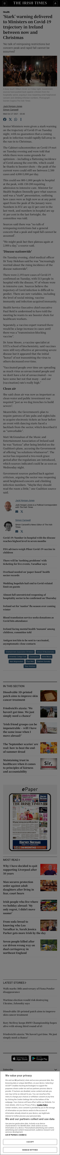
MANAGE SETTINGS (30, 1150)
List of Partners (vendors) (16, 1135)
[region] (30, 1113)
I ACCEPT (30, 1142)
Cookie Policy (42, 1105)
